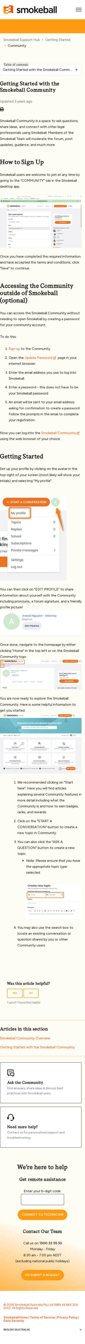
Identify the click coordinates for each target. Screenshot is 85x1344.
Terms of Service (42, 1317)
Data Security (13, 1321)
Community (17, 46)
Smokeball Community (58, 433)
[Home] (30, 9)
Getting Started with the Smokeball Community (37, 1047)
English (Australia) (16, 1329)
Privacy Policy (67, 1317)
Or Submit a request (42, 1275)
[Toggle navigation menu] (78, 9)
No (31, 993)
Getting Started (57, 40)
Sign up (14, 349)
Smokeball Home (15, 1317)
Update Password (39, 358)
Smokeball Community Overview (25, 1038)
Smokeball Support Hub (21, 40)
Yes (15, 993)
